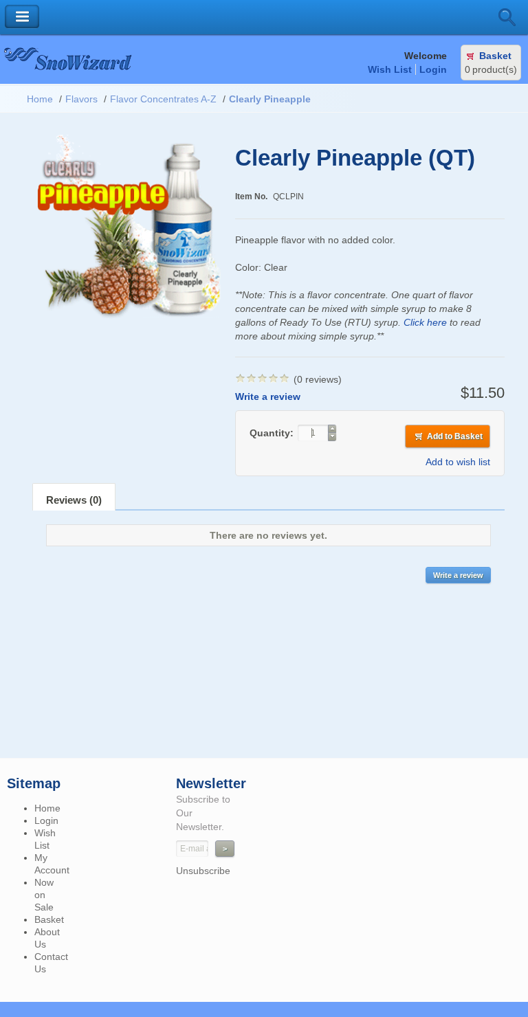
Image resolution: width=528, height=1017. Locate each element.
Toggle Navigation (22, 17)
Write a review (267, 396)
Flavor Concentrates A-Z (163, 98)
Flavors (81, 98)
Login (433, 69)
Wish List (390, 69)
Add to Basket (455, 436)
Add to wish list (458, 461)
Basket (495, 55)
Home (40, 98)
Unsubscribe (203, 870)
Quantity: (273, 432)
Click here (425, 322)
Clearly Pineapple (270, 98)
